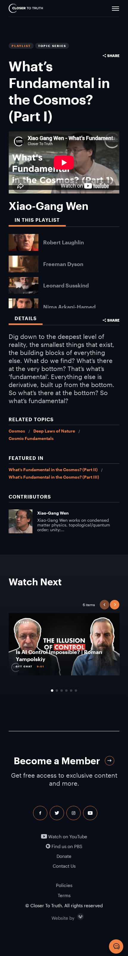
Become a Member (57, 760)
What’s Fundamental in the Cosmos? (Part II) (53, 469)
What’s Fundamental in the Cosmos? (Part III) (54, 476)
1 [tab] (52, 690)
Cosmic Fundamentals (31, 438)
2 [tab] (57, 690)
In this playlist (37, 220)
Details (26, 318)
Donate (64, 856)
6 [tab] (76, 690)
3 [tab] (61, 690)
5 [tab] (71, 690)
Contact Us (64, 866)
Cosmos (17, 430)
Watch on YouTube (67, 836)
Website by (75, 917)
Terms (64, 895)
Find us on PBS (66, 846)
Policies (64, 885)
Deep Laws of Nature (54, 430)
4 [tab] (66, 690)
